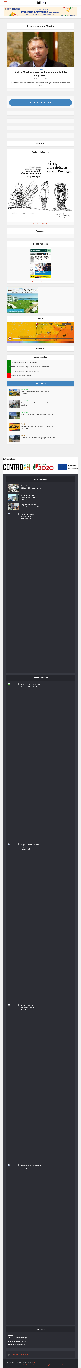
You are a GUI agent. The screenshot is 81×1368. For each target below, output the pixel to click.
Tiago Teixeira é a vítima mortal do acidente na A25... (30, 506)
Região (23, 424)
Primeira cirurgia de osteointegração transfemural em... (27, 516)
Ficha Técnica (26, 1365)
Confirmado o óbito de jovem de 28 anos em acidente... (28, 497)
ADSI (33, 1362)
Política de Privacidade (67, 1365)
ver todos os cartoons (40, 223)
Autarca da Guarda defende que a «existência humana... (30, 685)
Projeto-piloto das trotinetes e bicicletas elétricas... (35, 404)
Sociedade (24, 389)
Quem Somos (16, 1365)
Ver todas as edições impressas (40, 282)
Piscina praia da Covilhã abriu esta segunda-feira (31, 1167)
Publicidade (34, 1365)
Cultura (40, 69)
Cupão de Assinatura (53, 1365)
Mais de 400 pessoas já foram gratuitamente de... (38, 414)
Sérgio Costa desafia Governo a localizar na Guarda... (28, 1007)
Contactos (42, 1365)
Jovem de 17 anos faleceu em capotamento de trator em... (37, 427)
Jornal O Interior (20, 1354)
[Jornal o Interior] (40, 2)
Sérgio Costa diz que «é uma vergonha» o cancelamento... (30, 847)
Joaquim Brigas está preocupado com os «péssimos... (35, 392)
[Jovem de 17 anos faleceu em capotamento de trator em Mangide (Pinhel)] (15, 427)
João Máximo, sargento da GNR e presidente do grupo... (31, 487)
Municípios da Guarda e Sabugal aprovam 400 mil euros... (38, 439)
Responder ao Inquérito (40, 102)
